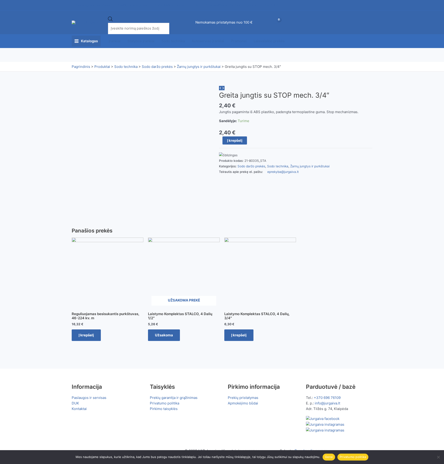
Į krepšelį (234, 140)
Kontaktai (79, 409)
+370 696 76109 (327, 397)
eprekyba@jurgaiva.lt (283, 172)
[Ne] (438, 457)
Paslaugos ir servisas (89, 397)
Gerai (329, 457)
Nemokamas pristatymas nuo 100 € (224, 22)
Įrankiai (114, 41)
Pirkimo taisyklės (164, 409)
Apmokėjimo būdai (243, 403)
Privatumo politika (164, 403)
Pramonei (239, 41)
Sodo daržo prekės (251, 166)
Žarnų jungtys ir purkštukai (310, 166)
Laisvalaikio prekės (269, 41)
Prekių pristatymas (243, 397)
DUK (75, 403)
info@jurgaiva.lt (327, 403)
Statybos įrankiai (140, 41)
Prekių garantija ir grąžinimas (173, 397)
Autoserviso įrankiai (208, 41)
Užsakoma (164, 335)
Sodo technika (173, 41)
